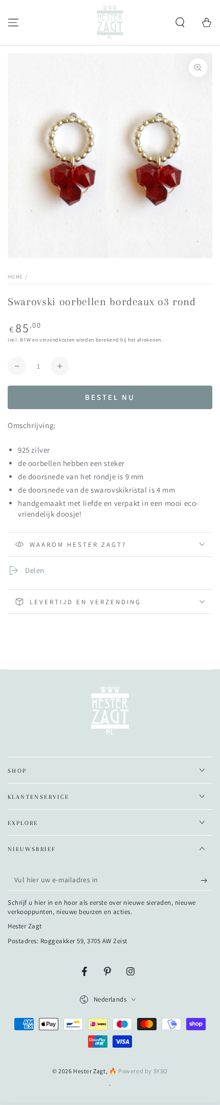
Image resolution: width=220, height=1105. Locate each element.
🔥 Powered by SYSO (138, 1071)
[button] (180, 22)
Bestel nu (110, 397)
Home (15, 276)
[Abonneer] (206, 880)
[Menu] (13, 22)
